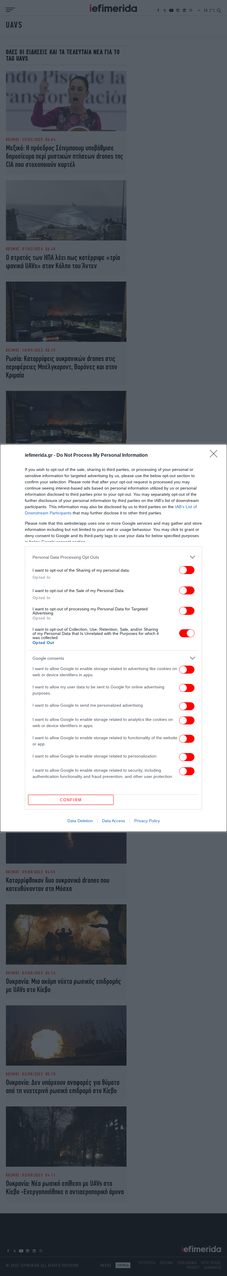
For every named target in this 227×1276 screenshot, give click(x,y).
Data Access (113, 820)
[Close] (215, 455)
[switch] (186, 570)
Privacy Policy (147, 820)
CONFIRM (71, 800)
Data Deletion (80, 820)
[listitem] (113, 557)
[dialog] (113, 638)
